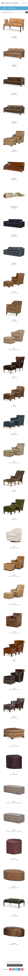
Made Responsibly (10, 963)
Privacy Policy (19, 963)
